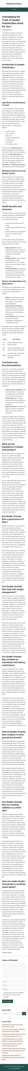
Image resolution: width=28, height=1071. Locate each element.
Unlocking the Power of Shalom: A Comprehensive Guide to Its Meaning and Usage (13, 1057)
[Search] (24, 1013)
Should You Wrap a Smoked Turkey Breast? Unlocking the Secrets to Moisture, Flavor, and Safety (14, 1050)
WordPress (17, 1068)
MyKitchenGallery (14, 4)
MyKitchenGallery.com (18, 1066)
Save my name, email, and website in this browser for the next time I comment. (14, 995)
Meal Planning (8, 952)
